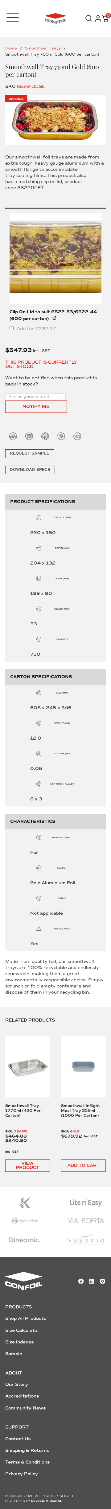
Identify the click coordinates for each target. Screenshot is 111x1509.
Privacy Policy (21, 1473)
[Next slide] (96, 1084)
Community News (25, 1408)
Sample (13, 1353)
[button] (83, 1165)
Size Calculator (22, 1330)
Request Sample (29, 453)
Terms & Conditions (27, 1462)
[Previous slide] (14, 1084)
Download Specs (30, 469)
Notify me (36, 406)
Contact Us (18, 1438)
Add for (35, 328)
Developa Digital (46, 1501)
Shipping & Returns (27, 1450)
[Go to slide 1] (55, 120)
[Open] (12, 17)
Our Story (16, 1384)
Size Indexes (19, 1342)
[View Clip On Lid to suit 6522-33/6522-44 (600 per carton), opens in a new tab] (55, 317)
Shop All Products (25, 1318)
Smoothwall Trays (43, 48)
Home (11, 48)
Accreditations (22, 1396)
